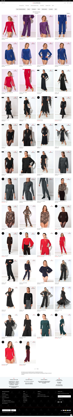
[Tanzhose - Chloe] (10, 270)
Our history (3, 393)
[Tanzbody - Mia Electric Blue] (45, 53)
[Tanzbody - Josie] (27, 297)
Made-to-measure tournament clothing (43, 396)
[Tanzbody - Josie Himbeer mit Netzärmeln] (10, 80)
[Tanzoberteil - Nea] (27, 162)
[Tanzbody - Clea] (45, 134)
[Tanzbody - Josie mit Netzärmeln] (45, 297)
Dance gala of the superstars (6, 400)
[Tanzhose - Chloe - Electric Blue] (63, 26)
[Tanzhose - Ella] (63, 270)
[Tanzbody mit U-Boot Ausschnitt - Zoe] (10, 325)
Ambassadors (4, 396)
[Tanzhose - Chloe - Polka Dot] (45, 189)
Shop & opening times (5, 397)
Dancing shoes (21, 5)
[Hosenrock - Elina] (45, 80)
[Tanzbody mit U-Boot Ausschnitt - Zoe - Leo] (63, 189)
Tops (39, 9)
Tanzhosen (33, 9)
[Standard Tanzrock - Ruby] (63, 297)
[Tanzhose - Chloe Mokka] (10, 243)
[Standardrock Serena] (45, 107)
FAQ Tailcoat (25, 400)
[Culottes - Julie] (63, 80)
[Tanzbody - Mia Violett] (45, 26)
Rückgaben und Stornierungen (67, 412)
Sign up (60, 399)
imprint (24, 393)
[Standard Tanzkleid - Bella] (63, 107)
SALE (53, 5)
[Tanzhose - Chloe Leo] (27, 216)
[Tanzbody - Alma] (10, 162)
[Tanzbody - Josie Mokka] (63, 216)
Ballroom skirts (44, 9)
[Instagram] (3, 0)
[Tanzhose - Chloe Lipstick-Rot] (63, 243)
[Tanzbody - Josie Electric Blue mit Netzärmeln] (27, 53)
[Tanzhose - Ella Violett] (27, 26)
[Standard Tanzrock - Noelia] (10, 107)
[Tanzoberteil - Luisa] (45, 162)
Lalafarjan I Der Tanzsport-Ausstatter (8, 412)
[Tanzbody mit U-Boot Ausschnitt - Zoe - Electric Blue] (63, 53)
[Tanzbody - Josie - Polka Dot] (63, 162)
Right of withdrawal (26, 396)
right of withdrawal (5, 403)
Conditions (24, 397)
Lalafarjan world (47, 5)
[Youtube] (4, 0)
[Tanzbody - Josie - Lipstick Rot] (27, 243)
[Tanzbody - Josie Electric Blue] (10, 53)
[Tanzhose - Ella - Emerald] (63, 325)
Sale (55, 9)
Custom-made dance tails (34, 5)
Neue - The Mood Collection (21, 9)
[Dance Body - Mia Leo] (10, 189)
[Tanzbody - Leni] (10, 134)
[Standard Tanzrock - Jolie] (27, 107)
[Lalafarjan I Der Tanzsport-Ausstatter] (36, 3)
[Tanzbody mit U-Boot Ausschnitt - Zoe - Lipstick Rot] (45, 243)
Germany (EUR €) (65, 0)
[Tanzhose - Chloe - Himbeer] (27, 80)
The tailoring (42, 5)
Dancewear (27, 5)
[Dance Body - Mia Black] (27, 325)
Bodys (29, 9)
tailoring (39, 393)
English (70, 0)
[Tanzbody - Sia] (27, 134)
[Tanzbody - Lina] (63, 134)
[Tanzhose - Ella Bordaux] (27, 352)
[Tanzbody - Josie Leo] (10, 216)
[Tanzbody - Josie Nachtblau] (45, 270)
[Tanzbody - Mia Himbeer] (10, 26)
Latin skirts (50, 9)
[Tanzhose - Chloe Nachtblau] (27, 270)
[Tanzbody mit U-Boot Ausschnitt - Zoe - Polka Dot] (27, 189)
